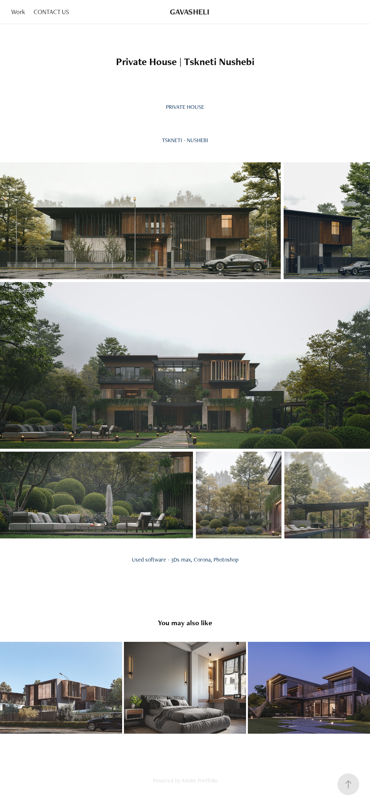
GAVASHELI (189, 12)
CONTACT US (51, 12)
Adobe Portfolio (199, 780)
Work (18, 12)
